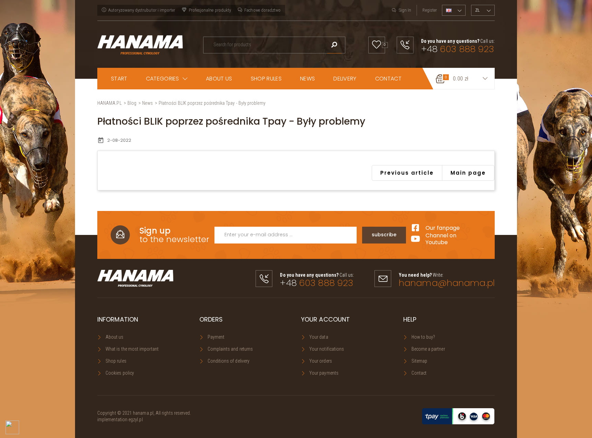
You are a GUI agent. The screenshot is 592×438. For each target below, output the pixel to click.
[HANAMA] (140, 44)
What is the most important (132, 349)
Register (429, 10)
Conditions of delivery (229, 361)
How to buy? (423, 337)
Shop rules (116, 361)
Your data (318, 337)
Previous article (407, 172)
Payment (216, 337)
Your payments (323, 373)
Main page (468, 172)
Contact (419, 373)
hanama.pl (143, 413)
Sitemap (419, 361)
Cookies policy (120, 373)
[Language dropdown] (454, 10)
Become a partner (428, 349)
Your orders (320, 361)
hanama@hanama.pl (447, 283)
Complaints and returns (230, 349)
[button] (167, 78)
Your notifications (326, 349)
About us (115, 337)
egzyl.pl (135, 419)
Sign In (405, 10)
